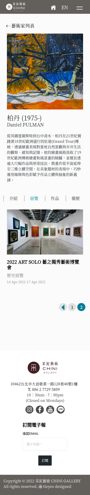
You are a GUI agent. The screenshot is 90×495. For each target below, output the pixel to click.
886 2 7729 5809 (46, 389)
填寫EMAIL (31, 433)
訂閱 (45, 460)
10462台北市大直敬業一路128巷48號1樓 (44, 383)
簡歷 (76, 198)
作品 (55, 198)
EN (64, 7)
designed (63, 486)
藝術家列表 (22, 25)
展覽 (34, 198)
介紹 (13, 198)
